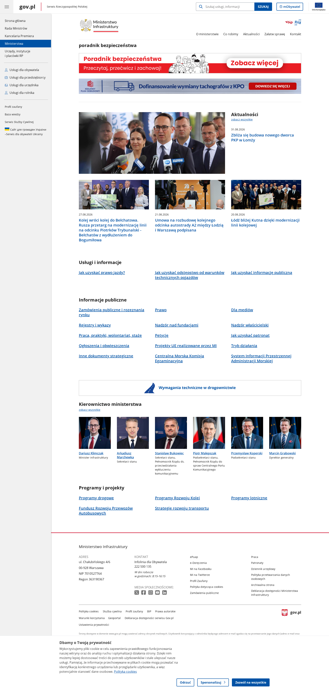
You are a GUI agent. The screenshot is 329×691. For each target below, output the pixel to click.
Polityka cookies (89, 611)
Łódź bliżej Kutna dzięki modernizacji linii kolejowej (265, 223)
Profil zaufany (13, 107)
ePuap (194, 557)
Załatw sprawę (274, 34)
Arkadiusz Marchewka (125, 455)
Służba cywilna (112, 611)
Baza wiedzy (12, 114)
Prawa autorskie (165, 611)
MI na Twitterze (200, 575)
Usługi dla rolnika (21, 93)
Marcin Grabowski (282, 453)
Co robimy (230, 34)
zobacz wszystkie (242, 119)
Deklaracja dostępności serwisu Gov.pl (149, 618)
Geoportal (114, 618)
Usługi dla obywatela (24, 70)
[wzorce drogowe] (190, 388)
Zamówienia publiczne (204, 593)
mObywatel (291, 7)
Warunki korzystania (92, 618)
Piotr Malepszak (204, 453)
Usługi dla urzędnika (23, 85)
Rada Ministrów (16, 28)
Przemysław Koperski (246, 453)
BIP (149, 611)
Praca (254, 557)
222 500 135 (142, 566)
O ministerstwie (207, 34)
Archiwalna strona (262, 585)
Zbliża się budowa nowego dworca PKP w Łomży (262, 138)
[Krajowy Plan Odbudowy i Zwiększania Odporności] (190, 86)
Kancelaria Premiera (19, 36)
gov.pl (295, 617)
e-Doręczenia (198, 563)
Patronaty (257, 563)
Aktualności (251, 34)
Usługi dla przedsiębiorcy (27, 77)
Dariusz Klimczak (91, 453)
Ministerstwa (14, 43)
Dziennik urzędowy (263, 569)
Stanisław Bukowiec (169, 453)
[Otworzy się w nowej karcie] (137, 592)
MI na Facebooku (201, 569)
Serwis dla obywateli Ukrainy (25, 132)
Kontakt (295, 34)
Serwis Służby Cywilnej (19, 122)
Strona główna (19, 20)
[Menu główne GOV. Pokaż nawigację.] (6, 6)
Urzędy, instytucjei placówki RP (17, 53)
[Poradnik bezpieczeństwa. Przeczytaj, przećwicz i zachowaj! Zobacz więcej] (190, 63)
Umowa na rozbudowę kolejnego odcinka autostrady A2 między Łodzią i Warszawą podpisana (189, 225)
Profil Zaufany (199, 581)
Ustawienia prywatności (94, 624)
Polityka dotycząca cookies (206, 587)
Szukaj (263, 7)
